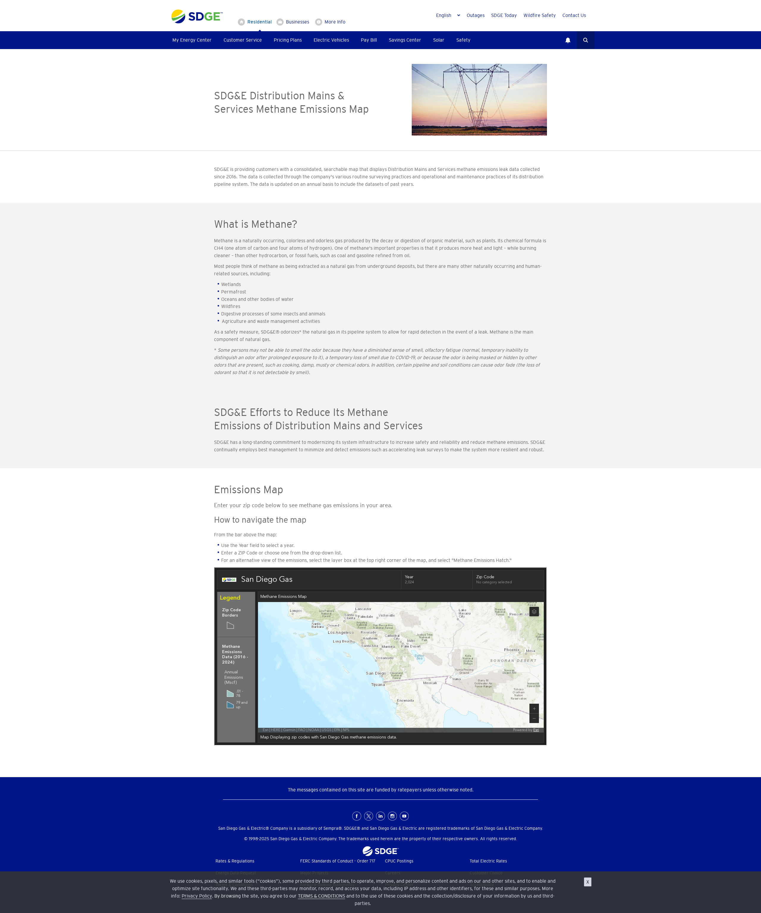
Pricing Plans (288, 40)
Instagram (392, 816)
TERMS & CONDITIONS (321, 895)
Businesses (297, 21)
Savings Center (405, 40)
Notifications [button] (568, 40)
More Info (335, 21)
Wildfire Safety (539, 15)
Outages (476, 15)
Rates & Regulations (235, 861)
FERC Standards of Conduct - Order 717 (337, 861)
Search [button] (586, 40)
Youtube (404, 816)
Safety (463, 40)
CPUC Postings (399, 861)
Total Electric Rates (488, 861)
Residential (259, 21)
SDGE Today (504, 15)
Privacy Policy (197, 895)
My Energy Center (192, 40)
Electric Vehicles (331, 40)
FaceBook (356, 816)
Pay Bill (369, 40)
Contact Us (574, 15)
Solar (438, 40)
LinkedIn (380, 816)
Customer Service (243, 40)
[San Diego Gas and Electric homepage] (197, 22)
